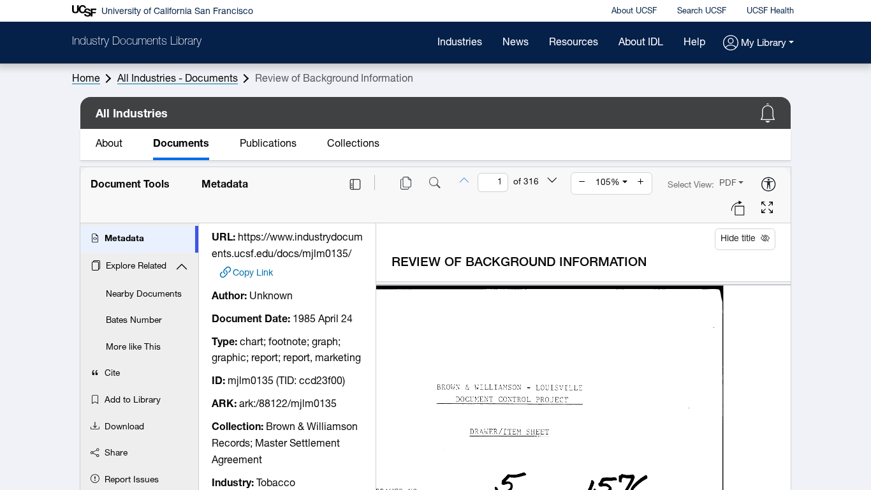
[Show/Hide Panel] (355, 184)
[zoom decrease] (582, 183)
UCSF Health (770, 11)
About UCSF (634, 11)
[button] (758, 44)
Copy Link (253, 273)
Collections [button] (353, 144)
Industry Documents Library (136, 42)
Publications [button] (268, 144)
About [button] (109, 144)
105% (608, 183)
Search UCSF (701, 11)
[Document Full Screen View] (767, 209)
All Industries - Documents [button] (177, 79)
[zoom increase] (641, 183)
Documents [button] (181, 144)
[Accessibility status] (768, 185)
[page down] (552, 181)
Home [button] (86, 79)
